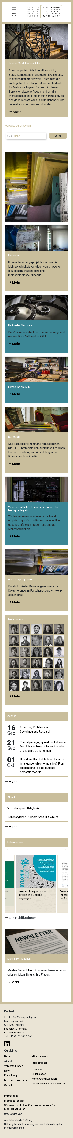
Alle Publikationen (23, 918)
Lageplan (9, 1028)
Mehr (16, 282)
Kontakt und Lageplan (44, 1078)
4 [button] (65, 217)
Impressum (11, 1095)
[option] (39, 187)
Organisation (39, 1074)
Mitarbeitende (40, 1056)
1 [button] (57, 212)
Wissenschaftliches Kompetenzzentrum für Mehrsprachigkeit (29, 1107)
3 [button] (65, 212)
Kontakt (22, 1028)
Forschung (10, 1075)
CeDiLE (8, 1085)
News (7, 1070)
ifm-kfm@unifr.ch (14, 1032)
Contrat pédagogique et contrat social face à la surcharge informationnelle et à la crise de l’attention (43, 746)
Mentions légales (14, 1100)
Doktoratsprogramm (16, 1080)
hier (30, 970)
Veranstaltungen (13, 1066)
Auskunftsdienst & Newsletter (49, 1083)
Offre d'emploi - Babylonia (23, 808)
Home (7, 1056)
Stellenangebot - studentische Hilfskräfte (32, 817)
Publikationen (40, 1062)
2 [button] (61, 212)
